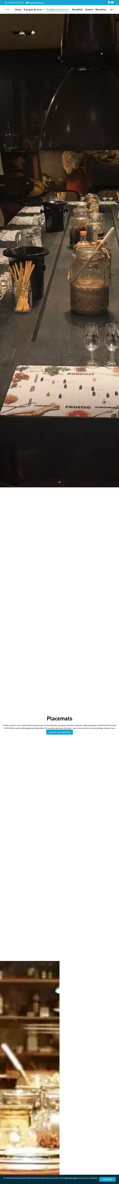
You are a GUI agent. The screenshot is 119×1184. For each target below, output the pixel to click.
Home (18, 9)
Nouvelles (100, 9)
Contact (89, 9)
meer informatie (70, 1178)
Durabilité (77, 9)
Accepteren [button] (107, 1179)
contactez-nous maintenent (59, 732)
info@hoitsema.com (36, 2)
